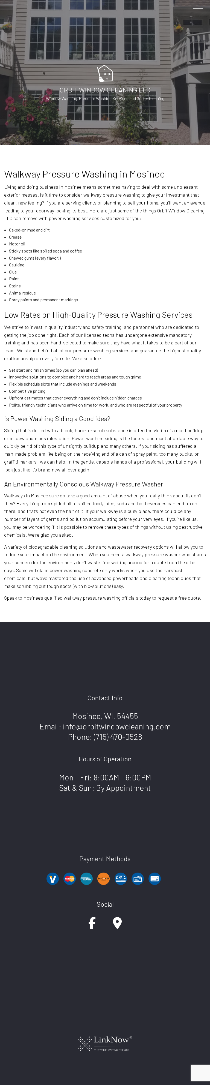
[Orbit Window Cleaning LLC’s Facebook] (92, 925)
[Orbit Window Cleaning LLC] (105, 73)
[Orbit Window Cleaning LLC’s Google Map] (117, 925)
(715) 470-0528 (118, 736)
